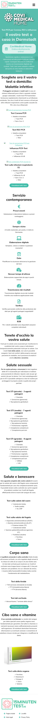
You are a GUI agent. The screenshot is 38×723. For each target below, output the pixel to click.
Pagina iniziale (10, 713)
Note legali (9, 717)
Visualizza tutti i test (19, 185)
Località (23, 713)
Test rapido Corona (12, 4)
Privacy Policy (25, 717)
